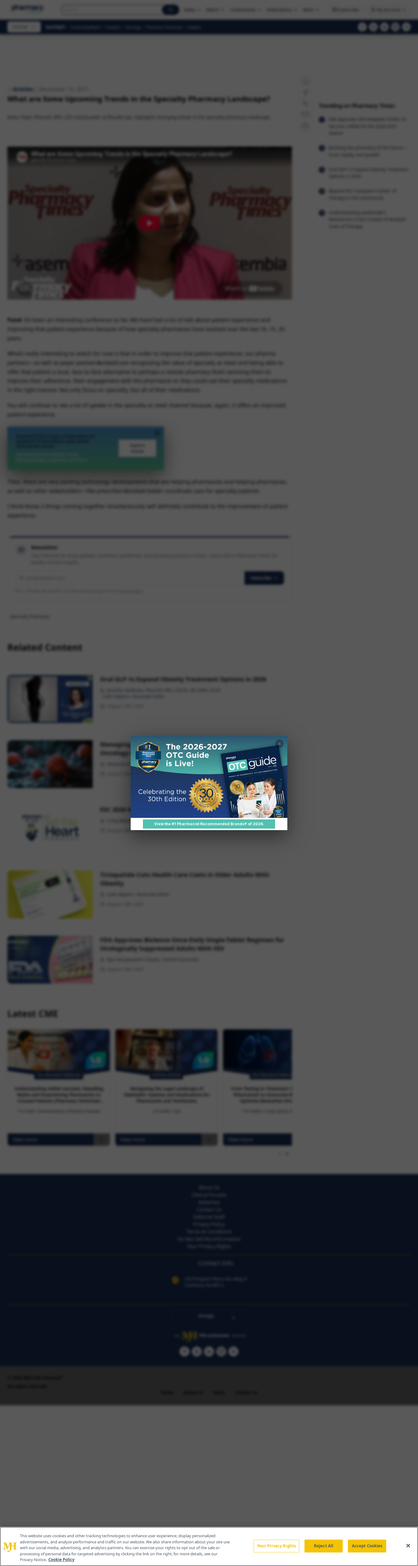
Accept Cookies (367, 1546)
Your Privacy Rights (276, 1546)
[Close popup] (279, 744)
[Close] (408, 1546)
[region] (209, 1546)
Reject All (323, 1546)
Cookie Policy (61, 1559)
